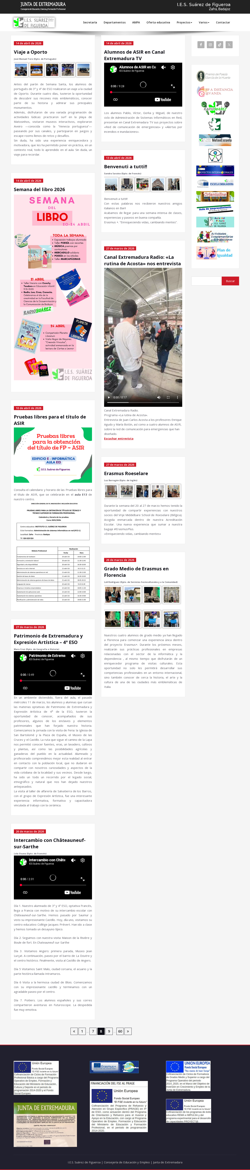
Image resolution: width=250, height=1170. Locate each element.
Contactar (223, 22)
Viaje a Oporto (30, 52)
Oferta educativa (158, 22)
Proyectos (183, 22)
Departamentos (115, 22)
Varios (203, 22)
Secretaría (90, 22)
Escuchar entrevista (118, 438)
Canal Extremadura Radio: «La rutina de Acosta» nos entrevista (142, 260)
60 (120, 1031)
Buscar (230, 281)
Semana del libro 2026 (39, 189)
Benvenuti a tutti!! (125, 166)
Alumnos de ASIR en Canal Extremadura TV (134, 55)
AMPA (136, 22)
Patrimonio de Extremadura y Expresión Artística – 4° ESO (48, 638)
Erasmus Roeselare (126, 473)
